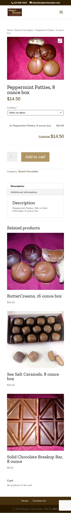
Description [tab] (17, 186)
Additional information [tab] (24, 192)
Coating (12, 107)
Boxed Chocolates (24, 30)
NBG (55, 508)
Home (10, 30)
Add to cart (35, 156)
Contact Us (39, 500)
